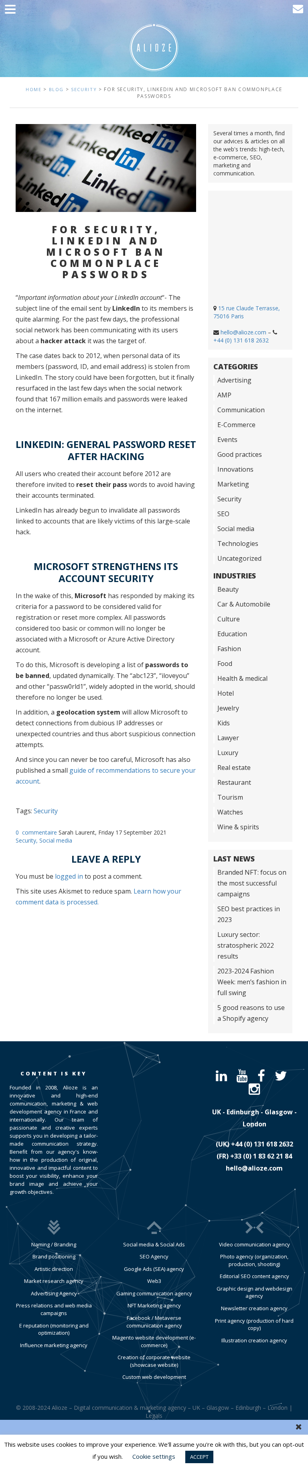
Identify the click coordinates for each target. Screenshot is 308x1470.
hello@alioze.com (243, 332)
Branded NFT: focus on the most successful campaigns (251, 883)
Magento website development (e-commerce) (154, 1341)
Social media (55, 840)
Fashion (229, 648)
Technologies (237, 543)
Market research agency (53, 1281)
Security (84, 89)
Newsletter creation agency (254, 1308)
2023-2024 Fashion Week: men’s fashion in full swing (251, 982)
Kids (223, 723)
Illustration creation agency (254, 1340)
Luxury (227, 752)
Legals (154, 1415)
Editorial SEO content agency (254, 1276)
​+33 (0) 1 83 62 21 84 (261, 1156)
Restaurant (234, 782)
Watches (230, 812)
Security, (27, 840)
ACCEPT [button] (199, 1456)
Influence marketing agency (53, 1345)
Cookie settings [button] (153, 1456)
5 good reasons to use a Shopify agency (251, 1013)
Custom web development (154, 1376)
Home (34, 89)
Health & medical (242, 678)
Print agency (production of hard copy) (254, 1324)
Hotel (225, 693)
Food (224, 663)
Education (232, 633)
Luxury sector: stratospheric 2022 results (245, 945)
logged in (69, 876)
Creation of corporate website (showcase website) (154, 1361)
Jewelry (228, 708)
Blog (56, 89)
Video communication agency (254, 1244)
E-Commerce (236, 424)
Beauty (228, 589)
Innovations (235, 469)
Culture (228, 619)
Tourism (230, 797)
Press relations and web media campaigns (54, 1309)
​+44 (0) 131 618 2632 (262, 1144)
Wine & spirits (238, 827)
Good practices (239, 454)
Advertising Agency (54, 1293)
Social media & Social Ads (154, 1244)
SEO (223, 513)
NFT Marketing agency (154, 1305)
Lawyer (228, 737)
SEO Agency (154, 1256)
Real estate (234, 767)
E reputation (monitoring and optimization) (54, 1329)
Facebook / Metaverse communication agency (154, 1321)
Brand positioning (53, 1256)
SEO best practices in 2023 (248, 914)
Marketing (233, 484)
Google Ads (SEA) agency (154, 1269)
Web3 (154, 1281)
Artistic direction (53, 1269)
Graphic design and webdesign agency (254, 1292)
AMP (224, 395)
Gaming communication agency (154, 1293)
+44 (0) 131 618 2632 (241, 340)
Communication (241, 409)
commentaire (39, 832)
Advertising (234, 380)
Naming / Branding (53, 1244)
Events (227, 439)
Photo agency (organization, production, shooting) (254, 1260)
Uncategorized (239, 558)
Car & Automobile (243, 604)
